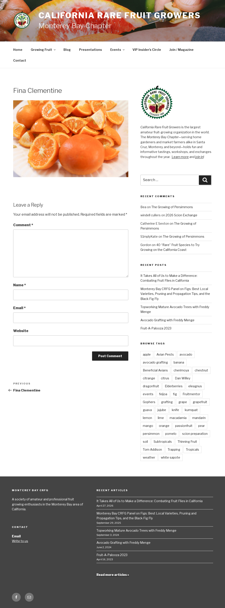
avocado (186, 354)
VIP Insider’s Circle (146, 49)
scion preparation (195, 433)
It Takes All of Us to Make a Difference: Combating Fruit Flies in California (149, 501)
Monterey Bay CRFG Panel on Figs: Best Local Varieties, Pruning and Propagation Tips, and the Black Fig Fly (175, 294)
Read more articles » (112, 575)
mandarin (199, 418)
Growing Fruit (41, 49)
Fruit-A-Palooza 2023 (155, 328)
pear (201, 426)
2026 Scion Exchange (181, 215)
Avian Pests (165, 354)
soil (145, 441)
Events (115, 49)
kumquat (191, 410)
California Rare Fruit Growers (119, 15)
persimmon (151, 433)
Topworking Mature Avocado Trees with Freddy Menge (136, 530)
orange (164, 426)
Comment (23, 225)
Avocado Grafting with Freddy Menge (167, 320)
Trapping (174, 449)
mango (148, 426)
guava (147, 410)
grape (182, 402)
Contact (19, 60)
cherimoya (181, 370)
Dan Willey (182, 378)
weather (149, 457)
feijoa (163, 394)
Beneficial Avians (155, 370)
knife (175, 410)
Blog (67, 49)
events (148, 394)
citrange (149, 378)
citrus (165, 378)
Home (17, 49)
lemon (147, 418)
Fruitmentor (191, 394)
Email (19, 308)
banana (179, 362)
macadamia (178, 418)
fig (175, 394)
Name (19, 285)
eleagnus (195, 386)
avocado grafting (155, 362)
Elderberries (174, 386)
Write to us (20, 541)
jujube (162, 410)
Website (20, 331)
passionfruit (183, 426)
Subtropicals (163, 441)
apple (147, 354)
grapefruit (200, 402)
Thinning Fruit (187, 441)
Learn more (180, 157)
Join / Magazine (181, 49)
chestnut (201, 370)
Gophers (149, 402)
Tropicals (192, 449)
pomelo (170, 433)
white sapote (170, 457)
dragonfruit (151, 386)
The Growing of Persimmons (172, 207)
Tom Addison (152, 449)
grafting (167, 402)
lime (161, 418)
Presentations (90, 49)
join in (199, 157)
